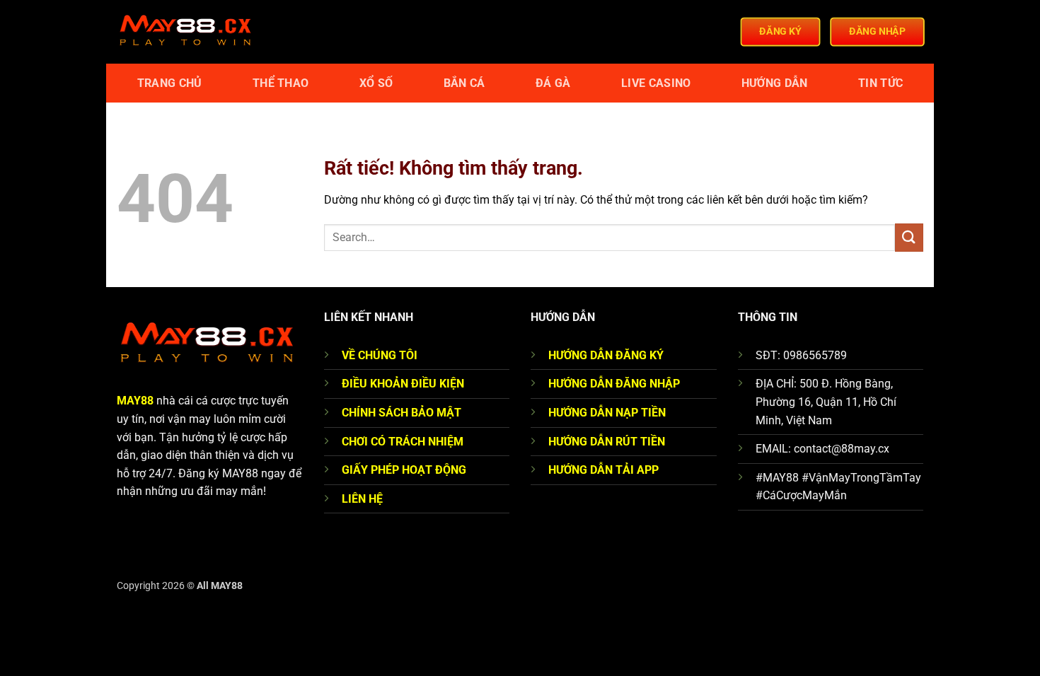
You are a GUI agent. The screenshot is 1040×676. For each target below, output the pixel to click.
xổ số (376, 83)
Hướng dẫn (774, 83)
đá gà (553, 83)
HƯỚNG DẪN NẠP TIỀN (607, 412)
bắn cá (464, 83)
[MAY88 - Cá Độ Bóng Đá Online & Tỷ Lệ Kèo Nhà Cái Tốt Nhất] (187, 31)
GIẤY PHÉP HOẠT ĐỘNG (404, 470)
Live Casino (656, 83)
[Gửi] (909, 237)
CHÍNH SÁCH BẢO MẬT (401, 412)
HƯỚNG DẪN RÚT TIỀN (606, 441)
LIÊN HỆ (362, 499)
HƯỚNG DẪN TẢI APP (603, 470)
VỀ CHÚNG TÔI (379, 355)
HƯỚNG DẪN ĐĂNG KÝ (606, 355)
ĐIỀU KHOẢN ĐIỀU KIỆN (403, 383)
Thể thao (281, 83)
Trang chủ (169, 83)
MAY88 (135, 400)
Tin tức (880, 83)
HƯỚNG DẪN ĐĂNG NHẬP (614, 383)
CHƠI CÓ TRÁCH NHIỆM (402, 441)
